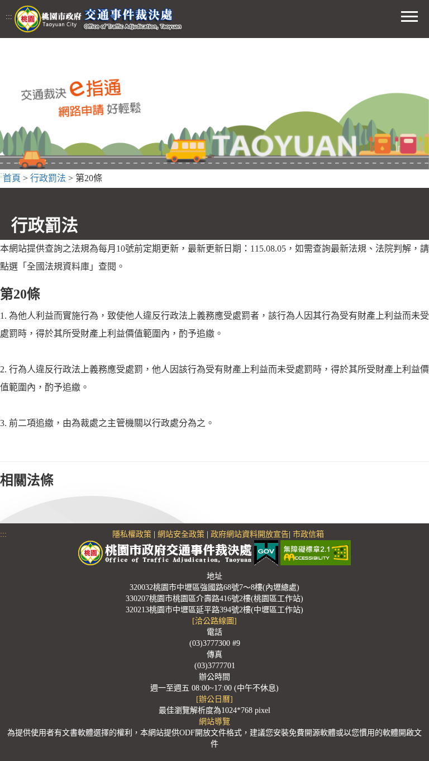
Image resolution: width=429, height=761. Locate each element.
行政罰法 (48, 178)
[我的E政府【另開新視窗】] (267, 552)
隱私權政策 (131, 534)
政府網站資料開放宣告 (250, 534)
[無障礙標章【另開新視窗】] (315, 552)
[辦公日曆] (214, 699)
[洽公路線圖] (214, 621)
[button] (409, 15)
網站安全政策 (181, 534)
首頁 (12, 178)
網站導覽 (214, 721)
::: (9, 16)
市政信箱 (308, 534)
